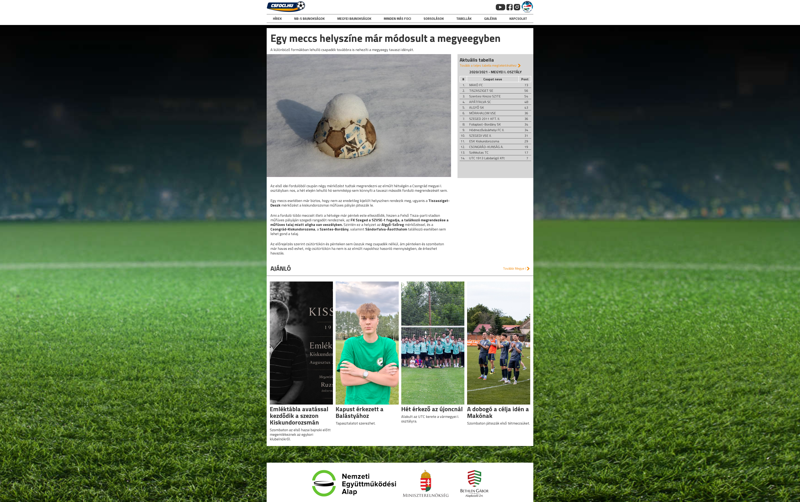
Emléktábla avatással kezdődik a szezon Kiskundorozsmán (299, 415)
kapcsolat (518, 18)
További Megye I (514, 268)
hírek (277, 18)
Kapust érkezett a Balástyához (360, 412)
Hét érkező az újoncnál (432, 409)
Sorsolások (434, 18)
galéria (490, 18)
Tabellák (463, 18)
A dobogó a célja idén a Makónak (498, 412)
